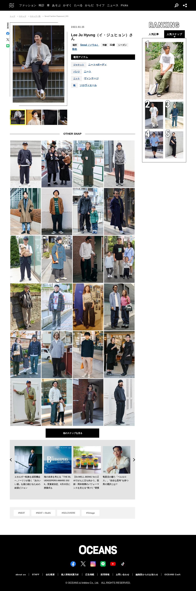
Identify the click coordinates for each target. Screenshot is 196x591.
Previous (10, 460)
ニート (87, 71)
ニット (76, 78)
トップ (12, 16)
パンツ (76, 71)
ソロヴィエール (88, 85)
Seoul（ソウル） (89, 45)
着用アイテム (80, 57)
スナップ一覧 (35, 16)
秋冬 (74, 49)
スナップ (22, 16)
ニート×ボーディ (97, 64)
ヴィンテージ (91, 78)
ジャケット (78, 64)
